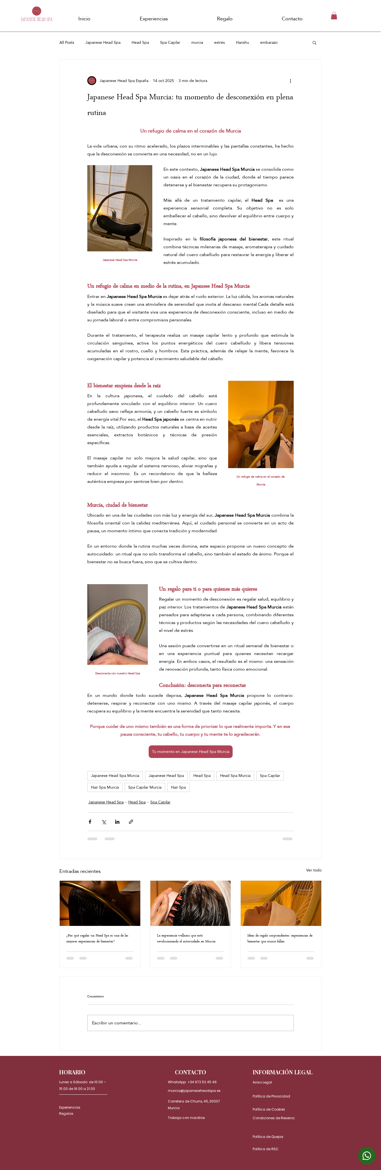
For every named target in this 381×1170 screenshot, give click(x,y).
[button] (334, 15)
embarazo (269, 42)
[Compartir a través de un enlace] (131, 821)
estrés (219, 42)
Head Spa (140, 42)
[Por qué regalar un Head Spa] (100, 903)
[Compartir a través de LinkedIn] (117, 821)
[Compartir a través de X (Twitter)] (103, 821)
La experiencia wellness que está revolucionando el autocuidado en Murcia (186, 939)
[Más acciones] (290, 80)
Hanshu (242, 42)
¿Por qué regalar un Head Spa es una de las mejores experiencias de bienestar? (97, 939)
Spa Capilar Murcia (144, 787)
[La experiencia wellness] (190, 903)
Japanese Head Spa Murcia (115, 775)
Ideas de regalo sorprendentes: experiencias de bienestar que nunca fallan (279, 939)
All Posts (66, 42)
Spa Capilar (170, 42)
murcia (197, 42)
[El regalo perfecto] (281, 903)
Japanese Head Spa (102, 42)
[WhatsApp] (366, 1155)
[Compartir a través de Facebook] (90, 821)
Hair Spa (178, 787)
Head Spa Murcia (235, 775)
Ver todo (314, 870)
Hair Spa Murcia (105, 787)
